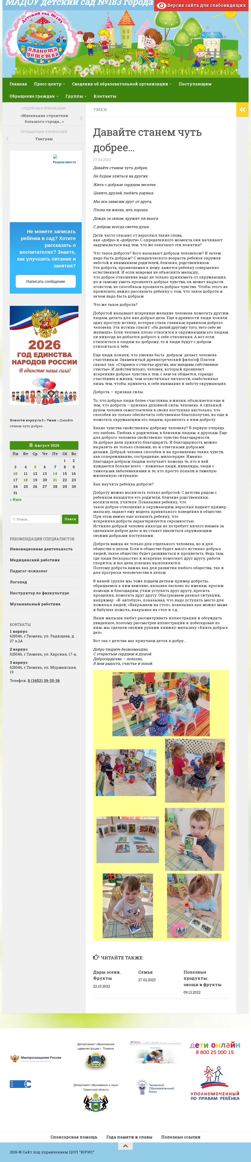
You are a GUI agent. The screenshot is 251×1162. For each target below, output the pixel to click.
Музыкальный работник (35, 603)
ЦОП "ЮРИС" (81, 1152)
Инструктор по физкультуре (39, 592)
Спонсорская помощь (74, 1136)
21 (55, 479)
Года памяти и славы (129, 1136)
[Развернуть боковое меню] (242, 109)
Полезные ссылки (181, 1136)
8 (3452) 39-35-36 (44, 680)
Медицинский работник (35, 559)
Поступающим (195, 83)
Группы (74, 96)
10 (15, 473)
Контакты (105, 96)
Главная (18, 83)
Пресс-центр (48, 83)
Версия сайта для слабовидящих (206, 5)
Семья (145, 972)
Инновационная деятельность (41, 548)
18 (26, 479)
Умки (100, 109)
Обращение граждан (32, 96)
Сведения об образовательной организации (120, 83)
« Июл (16, 499)
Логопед (18, 581)
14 (55, 473)
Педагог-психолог (29, 570)
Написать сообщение (45, 281)
